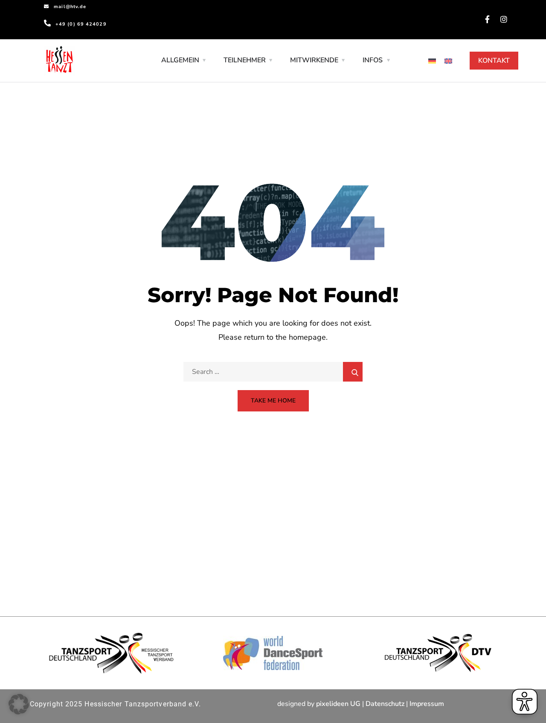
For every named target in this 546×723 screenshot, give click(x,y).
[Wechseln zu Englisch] (448, 61)
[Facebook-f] (487, 19)
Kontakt (494, 60)
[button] (19, 704)
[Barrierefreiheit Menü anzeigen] (524, 701)
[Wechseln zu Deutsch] (432, 61)
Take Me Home (273, 400)
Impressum (427, 703)
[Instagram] (504, 19)
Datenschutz (385, 703)
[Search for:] (273, 371)
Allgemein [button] (180, 60)
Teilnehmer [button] (245, 60)
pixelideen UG (338, 703)
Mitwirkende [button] (314, 60)
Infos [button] (373, 60)
